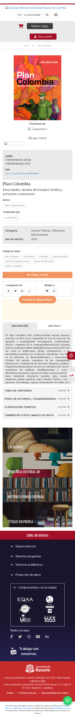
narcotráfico (29, 256)
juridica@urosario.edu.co (61, 708)
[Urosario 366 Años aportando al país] (49, 619)
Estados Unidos (60, 256)
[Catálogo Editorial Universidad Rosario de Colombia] (37, 7)
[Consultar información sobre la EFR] (25, 609)
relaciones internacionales (17, 261)
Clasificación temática (20, 406)
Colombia (43, 256)
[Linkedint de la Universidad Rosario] (47, 637)
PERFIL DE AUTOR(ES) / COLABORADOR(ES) (30, 398)
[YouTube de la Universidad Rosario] (38, 637)
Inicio (26, 45)
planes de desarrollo (43, 261)
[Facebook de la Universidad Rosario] (11, 637)
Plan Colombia (12, 256)
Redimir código (39, 26)
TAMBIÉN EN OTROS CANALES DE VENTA (29, 415)
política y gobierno (14, 266)
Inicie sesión (44, 36)
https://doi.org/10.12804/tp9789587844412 (22, 173)
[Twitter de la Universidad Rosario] (20, 637)
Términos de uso (27, 693)
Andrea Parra (11, 217)
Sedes (10, 693)
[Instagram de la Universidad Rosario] (29, 637)
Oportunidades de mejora (54, 693)
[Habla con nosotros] (67, 700)
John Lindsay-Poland (15, 205)
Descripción (20, 325)
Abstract (54, 325)
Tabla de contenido (18, 390)
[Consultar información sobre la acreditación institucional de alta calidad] (49, 599)
